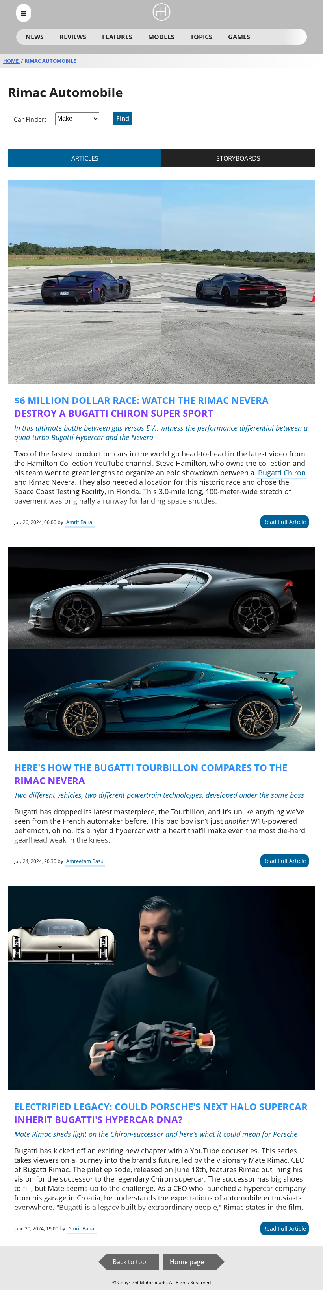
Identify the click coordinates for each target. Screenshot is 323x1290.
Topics (201, 37)
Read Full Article (284, 522)
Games (239, 37)
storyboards (238, 158)
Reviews (72, 37)
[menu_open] (23, 13)
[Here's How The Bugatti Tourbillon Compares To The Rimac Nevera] (161, 649)
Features (117, 37)
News (35, 37)
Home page (187, 1261)
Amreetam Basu (85, 861)
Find (122, 118)
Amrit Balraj (79, 522)
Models (161, 37)
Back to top (129, 1261)
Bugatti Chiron (282, 472)
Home (11, 60)
